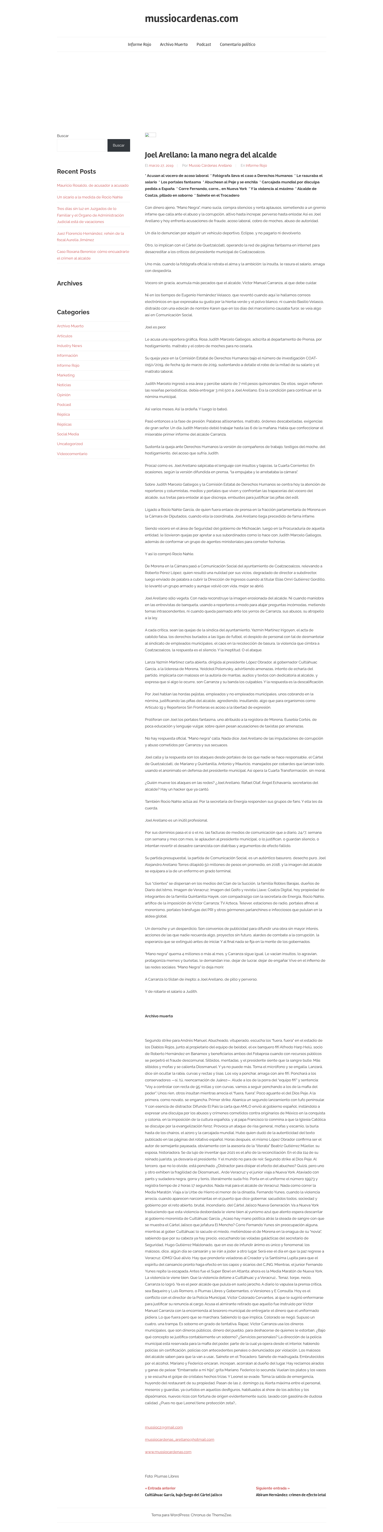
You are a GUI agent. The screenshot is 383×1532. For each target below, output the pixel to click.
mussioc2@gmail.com (164, 1427)
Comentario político (237, 44)
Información (67, 355)
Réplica (63, 414)
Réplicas (64, 424)
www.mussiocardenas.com (168, 1452)
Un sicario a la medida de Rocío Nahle (90, 197)
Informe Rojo (139, 44)
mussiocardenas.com (191, 18)
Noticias (64, 385)
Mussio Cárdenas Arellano (210, 165)
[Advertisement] (191, 92)
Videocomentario (72, 454)
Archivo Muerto (174, 44)
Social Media (68, 434)
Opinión (63, 395)
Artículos (64, 336)
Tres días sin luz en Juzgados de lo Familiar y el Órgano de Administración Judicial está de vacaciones (90, 215)
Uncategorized (70, 444)
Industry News (69, 345)
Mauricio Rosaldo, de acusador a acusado (93, 185)
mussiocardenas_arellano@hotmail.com (179, 1439)
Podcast (204, 44)
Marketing (66, 375)
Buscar (63, 136)
